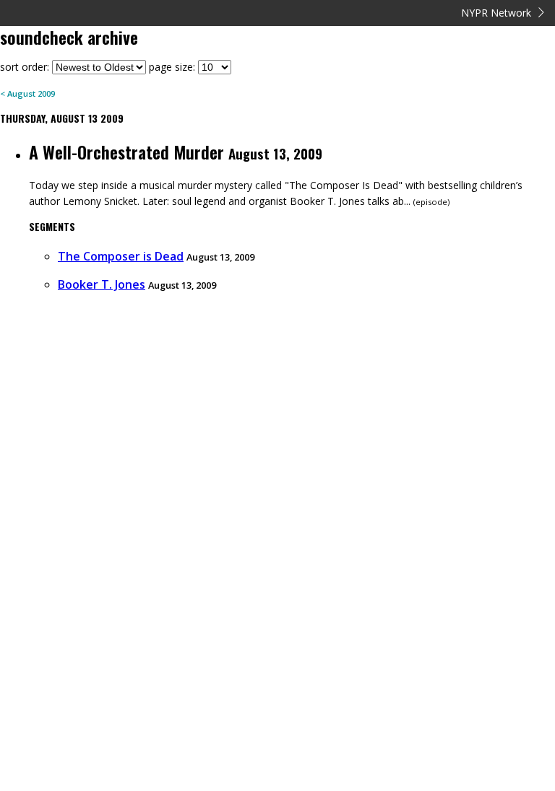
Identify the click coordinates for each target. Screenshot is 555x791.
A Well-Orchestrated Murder (126, 152)
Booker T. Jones (101, 284)
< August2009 (27, 93)
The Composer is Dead (121, 256)
